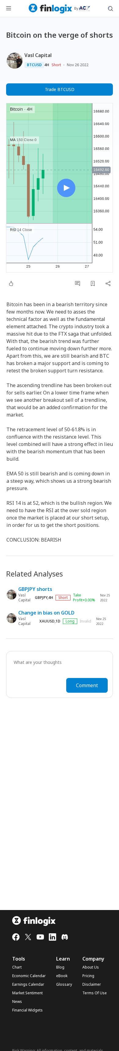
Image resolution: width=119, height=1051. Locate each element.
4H (46, 65)
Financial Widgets (27, 1010)
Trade (59, 89)
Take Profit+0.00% (84, 598)
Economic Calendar (29, 975)
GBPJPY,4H (44, 597)
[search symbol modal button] (110, 8)
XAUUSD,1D (49, 621)
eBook (61, 975)
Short (56, 64)
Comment (87, 685)
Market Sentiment (27, 993)
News (17, 1001)
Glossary (64, 984)
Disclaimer (91, 984)
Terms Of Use (94, 993)
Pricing (88, 975)
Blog (60, 967)
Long (70, 621)
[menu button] (8, 8)
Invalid (85, 621)
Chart (17, 967)
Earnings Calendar (28, 984)
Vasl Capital (38, 55)
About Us (90, 967)
